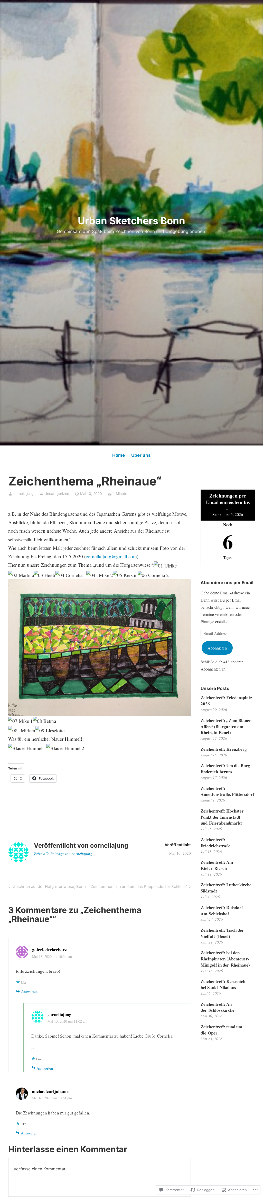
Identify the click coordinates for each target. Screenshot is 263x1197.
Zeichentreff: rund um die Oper (221, 1029)
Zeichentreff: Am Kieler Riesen (217, 865)
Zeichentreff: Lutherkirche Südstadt (226, 887)
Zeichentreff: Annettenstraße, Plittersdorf (227, 791)
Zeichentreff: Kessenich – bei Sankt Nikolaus (225, 984)
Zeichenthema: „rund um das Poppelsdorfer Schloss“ (139, 887)
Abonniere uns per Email (227, 582)
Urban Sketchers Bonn (131, 221)
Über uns (141, 455)
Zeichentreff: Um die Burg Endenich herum (225, 768)
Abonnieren (217, 648)
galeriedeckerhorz (49, 949)
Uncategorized (56, 493)
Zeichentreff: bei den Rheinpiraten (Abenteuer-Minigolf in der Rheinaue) (225, 958)
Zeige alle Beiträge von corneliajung (63, 853)
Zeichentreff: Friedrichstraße (216, 842)
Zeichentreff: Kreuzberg (224, 749)
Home (118, 455)
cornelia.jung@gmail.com (111, 556)
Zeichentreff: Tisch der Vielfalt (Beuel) (222, 933)
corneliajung (23, 493)
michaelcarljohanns (50, 1091)
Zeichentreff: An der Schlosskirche (217, 1007)
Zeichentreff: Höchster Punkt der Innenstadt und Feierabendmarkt (222, 817)
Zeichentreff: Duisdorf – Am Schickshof (223, 910)
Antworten (29, 991)
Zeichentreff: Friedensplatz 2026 (226, 700)
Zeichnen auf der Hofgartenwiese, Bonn (46, 887)
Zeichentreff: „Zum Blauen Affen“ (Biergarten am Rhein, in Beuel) (226, 726)
